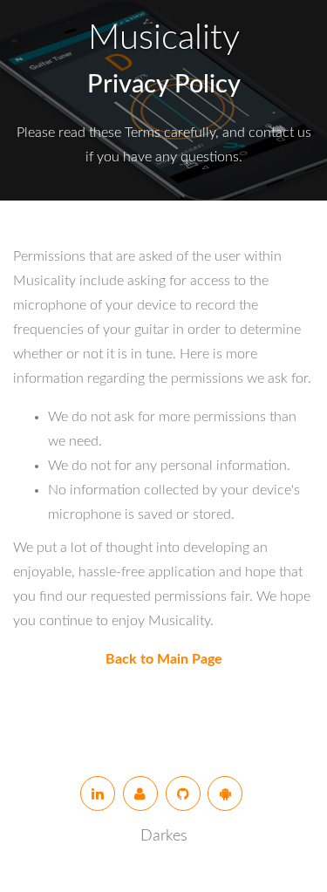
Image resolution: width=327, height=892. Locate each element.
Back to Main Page (164, 659)
